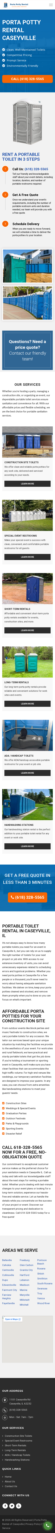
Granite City (26, 1270)
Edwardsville (9, 1284)
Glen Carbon (26, 1265)
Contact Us (11, 1486)
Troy (39, 1293)
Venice (41, 1298)
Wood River (43, 1303)
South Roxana (44, 1283)
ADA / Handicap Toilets (17, 1455)
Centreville (8, 1270)
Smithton (42, 1278)
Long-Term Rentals (15, 1450)
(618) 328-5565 (36, 169)
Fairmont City (9, 1290)
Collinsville (8, 1275)
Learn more (27, 484)
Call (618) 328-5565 (27, 79)
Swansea (42, 1288)
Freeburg (25, 1260)
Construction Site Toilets (18, 1436)
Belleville (7, 1260)
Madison (24, 1284)
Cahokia (6, 1265)
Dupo (5, 1280)
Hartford (24, 1275)
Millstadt (24, 1299)
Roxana (41, 1268)
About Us (10, 1481)
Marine (23, 1290)
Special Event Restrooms (18, 1440)
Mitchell (24, 1304)
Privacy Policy (33, 1524)
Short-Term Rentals (15, 1445)
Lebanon (24, 1280)
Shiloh (40, 1273)
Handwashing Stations (17, 1459)
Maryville (24, 1294)
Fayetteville (8, 1303)
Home (8, 1476)
